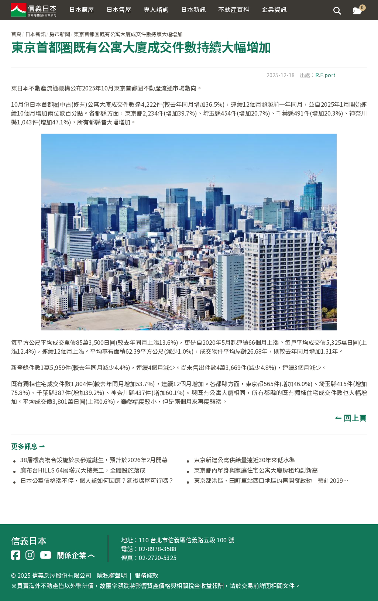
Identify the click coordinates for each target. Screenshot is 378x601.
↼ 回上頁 (351, 417)
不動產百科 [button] (234, 9)
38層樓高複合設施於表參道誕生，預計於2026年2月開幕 (94, 460)
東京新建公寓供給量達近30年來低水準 (244, 460)
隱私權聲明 (112, 575)
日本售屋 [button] (118, 9)
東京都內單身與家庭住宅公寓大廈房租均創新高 (256, 470)
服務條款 (146, 575)
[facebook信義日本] (15, 555)
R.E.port (325, 75)
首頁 (16, 34)
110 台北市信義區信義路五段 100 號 (186, 539)
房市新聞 (59, 34)
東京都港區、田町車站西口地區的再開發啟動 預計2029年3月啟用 (272, 481)
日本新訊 (35, 34)
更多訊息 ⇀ (28, 446)
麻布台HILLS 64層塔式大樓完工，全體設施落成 (82, 470)
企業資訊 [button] (274, 9)
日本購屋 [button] (81, 9)
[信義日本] (36, 8)
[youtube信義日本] (46, 555)
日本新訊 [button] (193, 9)
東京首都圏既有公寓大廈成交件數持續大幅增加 (128, 34)
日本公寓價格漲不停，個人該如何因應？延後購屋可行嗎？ (97, 481)
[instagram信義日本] (30, 555)
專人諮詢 (156, 9)
